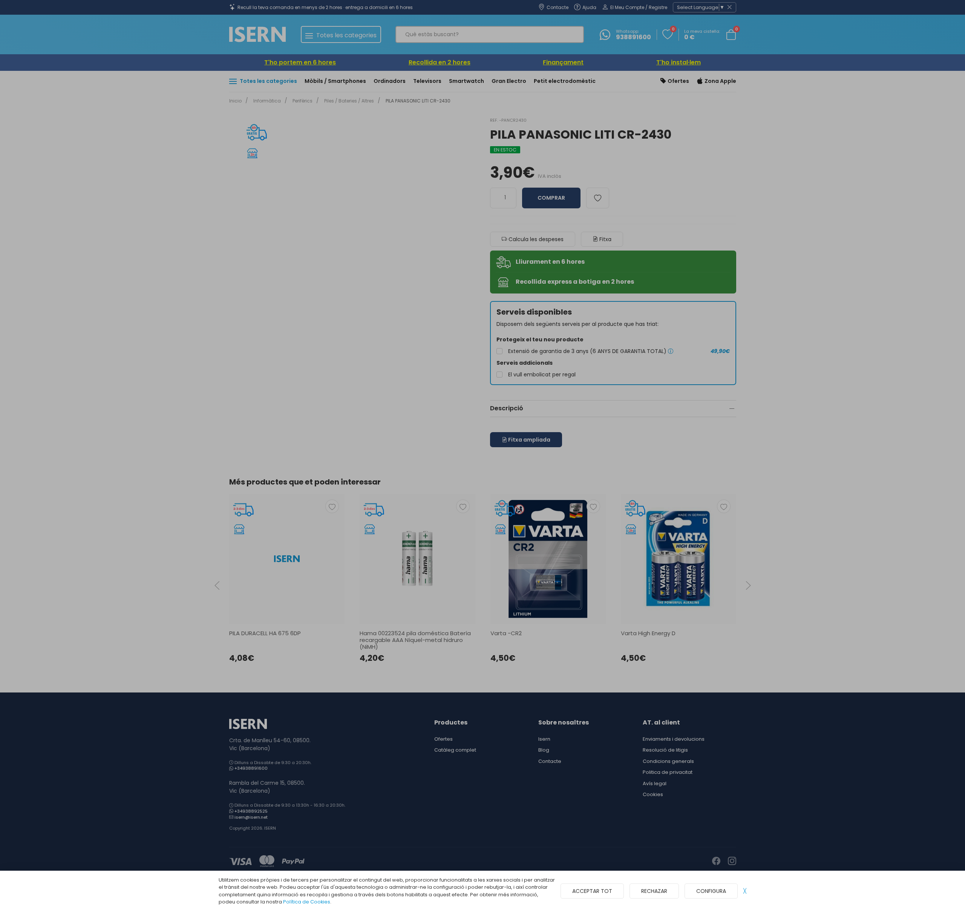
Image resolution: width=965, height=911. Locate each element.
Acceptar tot (592, 891)
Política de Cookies (306, 902)
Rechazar (654, 891)
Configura (711, 891)
